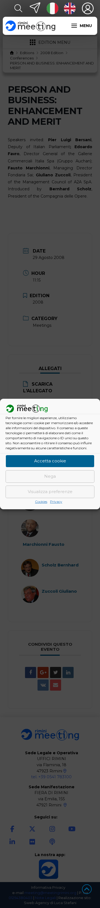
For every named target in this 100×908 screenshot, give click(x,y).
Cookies (41, 501)
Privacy (56, 501)
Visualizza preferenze (50, 491)
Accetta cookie (50, 461)
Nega (50, 476)
